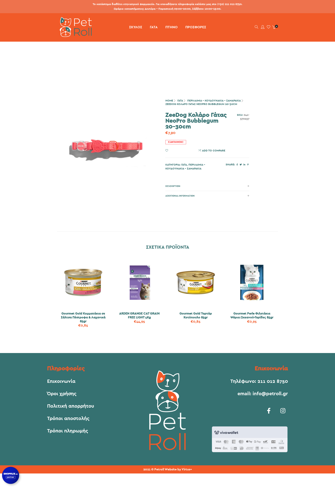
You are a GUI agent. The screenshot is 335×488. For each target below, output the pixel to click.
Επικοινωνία (61, 381)
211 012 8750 (272, 381)
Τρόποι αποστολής (68, 419)
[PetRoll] (74, 35)
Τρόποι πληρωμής (67, 431)
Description (172, 186)
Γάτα (180, 100)
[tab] (207, 186)
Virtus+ (187, 469)
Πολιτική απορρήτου (70, 406)
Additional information (180, 196)
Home (169, 100)
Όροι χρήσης (61, 394)
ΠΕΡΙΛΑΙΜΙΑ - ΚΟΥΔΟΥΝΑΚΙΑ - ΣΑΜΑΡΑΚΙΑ (214, 100)
